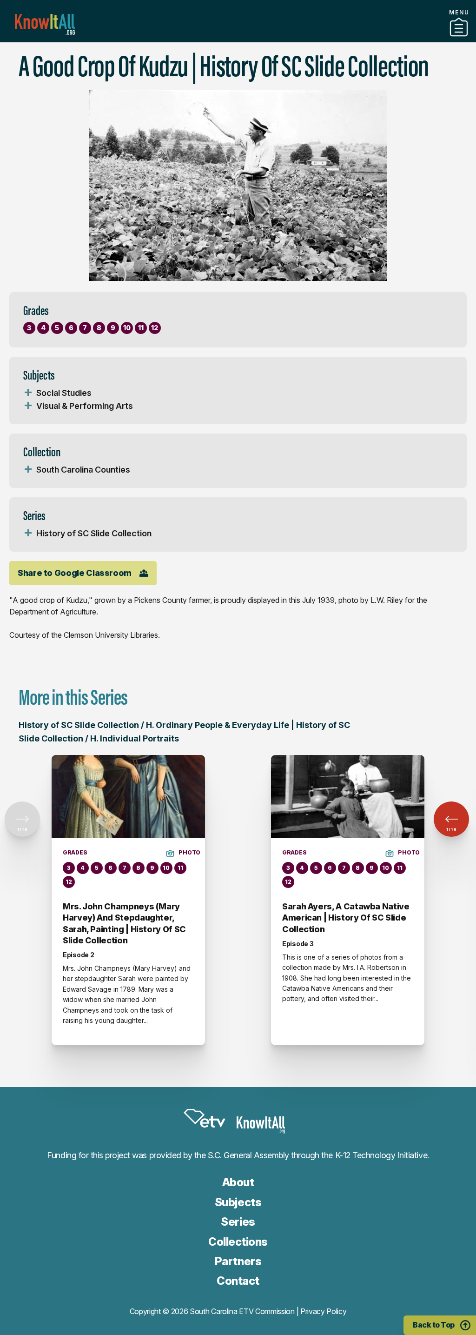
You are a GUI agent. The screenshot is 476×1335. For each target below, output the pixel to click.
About (238, 1182)
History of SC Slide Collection (94, 533)
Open (28, 393)
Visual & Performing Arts (84, 406)
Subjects (238, 1202)
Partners (238, 38)
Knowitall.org (45, 24)
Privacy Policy (323, 1311)
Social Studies (64, 393)
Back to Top (434, 1324)
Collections (238, 1241)
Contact (238, 1281)
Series (238, 1221)
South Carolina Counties (83, 469)
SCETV (204, 1118)
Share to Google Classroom (75, 573)
